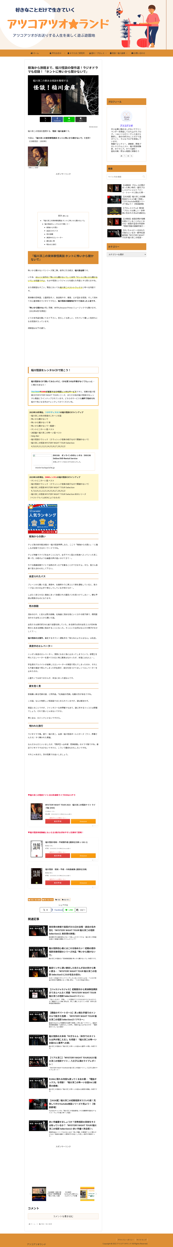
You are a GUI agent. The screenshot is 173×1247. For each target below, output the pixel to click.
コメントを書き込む (63, 1216)
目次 (60, 215)
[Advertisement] (63, 192)
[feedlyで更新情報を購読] (128, 155)
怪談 (58, 900)
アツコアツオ (126, 125)
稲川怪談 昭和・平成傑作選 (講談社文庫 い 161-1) (66, 842)
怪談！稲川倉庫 (35, 900)
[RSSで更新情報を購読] (131, 155)
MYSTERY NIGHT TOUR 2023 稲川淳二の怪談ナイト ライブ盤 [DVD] (70, 806)
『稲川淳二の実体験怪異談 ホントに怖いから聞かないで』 (64, 220)
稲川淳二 (67, 900)
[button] (81, 119)
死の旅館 (49, 234)
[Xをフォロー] (124, 155)
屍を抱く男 (50, 241)
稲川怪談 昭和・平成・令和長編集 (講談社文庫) (66, 869)
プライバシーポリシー (126, 1240)
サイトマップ (141, 1240)
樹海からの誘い (52, 227)
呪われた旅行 (51, 244)
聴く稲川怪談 (48, 900)
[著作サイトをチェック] (121, 155)
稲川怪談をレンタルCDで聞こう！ (57, 224)
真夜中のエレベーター (54, 237)
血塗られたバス (52, 230)
